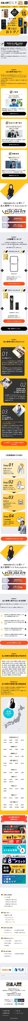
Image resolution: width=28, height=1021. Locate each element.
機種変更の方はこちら (14, 175)
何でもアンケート (8, 932)
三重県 (22, 772)
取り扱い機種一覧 (9, 906)
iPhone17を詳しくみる (14, 283)
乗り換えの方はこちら (14, 144)
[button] (25, 270)
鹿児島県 (17, 807)
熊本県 (5, 807)
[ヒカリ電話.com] (6, 972)
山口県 (16, 788)
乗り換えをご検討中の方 (11, 901)
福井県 (16, 763)
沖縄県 (22, 807)
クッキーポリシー (6, 1015)
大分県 (16, 804)
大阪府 (5, 779)
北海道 (5, 740)
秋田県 (16, 740)
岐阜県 (10, 772)
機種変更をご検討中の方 (11, 904)
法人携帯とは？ (8, 930)
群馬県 (5, 749)
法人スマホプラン (9, 917)
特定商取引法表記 (6, 1013)
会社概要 (7, 945)
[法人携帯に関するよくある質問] (14, 849)
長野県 (10, 763)
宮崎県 (10, 807)
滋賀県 (5, 781)
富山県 (22, 763)
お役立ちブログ (18, 940)
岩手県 (22, 740)
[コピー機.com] (19, 972)
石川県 (5, 765)
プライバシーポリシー (20, 1013)
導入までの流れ (8, 953)
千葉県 (22, 756)
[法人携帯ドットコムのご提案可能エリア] (14, 879)
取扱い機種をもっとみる (14, 328)
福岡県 (5, 804)
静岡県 (16, 772)
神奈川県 (17, 756)
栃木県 (10, 749)
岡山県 (10, 788)
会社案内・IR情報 (6, 1010)
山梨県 (22, 749)
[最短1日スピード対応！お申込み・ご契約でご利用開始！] (14, 839)
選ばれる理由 (8, 943)
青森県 (10, 740)
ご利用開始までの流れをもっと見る (14, 539)
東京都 (5, 756)
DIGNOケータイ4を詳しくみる (14, 321)
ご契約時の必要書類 (19, 953)
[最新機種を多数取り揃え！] (14, 869)
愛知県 (5, 772)
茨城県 (16, 749)
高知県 (5, 798)
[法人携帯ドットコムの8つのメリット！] (14, 859)
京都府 (16, 779)
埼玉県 (10, 756)
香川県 (10, 798)
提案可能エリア (8, 956)
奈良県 (22, 779)
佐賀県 (10, 804)
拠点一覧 (18, 1010)
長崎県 (22, 804)
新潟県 (5, 763)
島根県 (22, 788)
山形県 (5, 742)
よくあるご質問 (8, 940)
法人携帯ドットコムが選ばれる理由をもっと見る (14, 443)
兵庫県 (10, 779)
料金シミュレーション (10, 922)
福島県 (16, 742)
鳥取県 (5, 791)
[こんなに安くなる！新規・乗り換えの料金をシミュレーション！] (14, 829)
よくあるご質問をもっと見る (14, 643)
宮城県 (10, 742)
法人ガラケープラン (10, 919)
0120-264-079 (15, 211)
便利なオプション (18, 943)
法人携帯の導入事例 (19, 930)
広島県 (5, 788)
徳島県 (16, 798)
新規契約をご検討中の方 (11, 899)
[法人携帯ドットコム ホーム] (5, 3)
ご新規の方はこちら (14, 113)
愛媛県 (22, 798)
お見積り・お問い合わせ (20, 932)
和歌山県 (11, 781)
